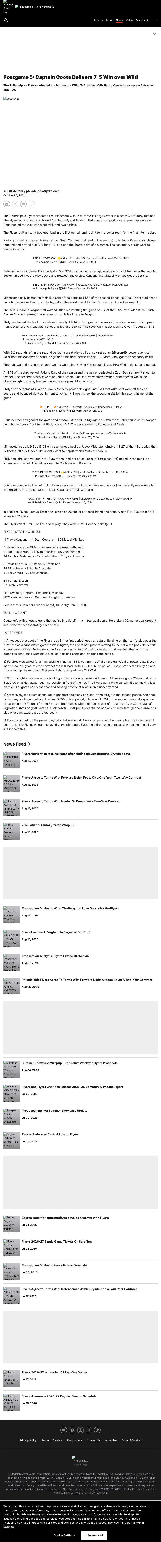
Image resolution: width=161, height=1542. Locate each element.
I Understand (94, 1535)
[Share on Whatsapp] (6, 204)
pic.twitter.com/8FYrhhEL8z (38, 339)
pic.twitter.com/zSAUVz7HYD (112, 258)
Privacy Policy (31, 1514)
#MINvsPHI (67, 258)
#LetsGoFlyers (85, 258)
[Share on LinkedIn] (23, 204)
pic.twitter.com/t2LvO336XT (112, 284)
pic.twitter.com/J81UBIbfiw (106, 406)
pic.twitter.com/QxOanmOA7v (109, 433)
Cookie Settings (124, 1514)
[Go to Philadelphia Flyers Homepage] (34, 7)
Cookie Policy (56, 1514)
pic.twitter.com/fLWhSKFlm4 (116, 498)
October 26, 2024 (85, 261)
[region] (80, 1521)
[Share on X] (15, 204)
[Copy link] (32, 204)
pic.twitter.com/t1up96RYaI (113, 472)
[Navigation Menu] (155, 20)
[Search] (5, 20)
